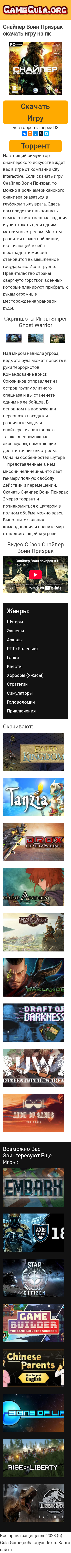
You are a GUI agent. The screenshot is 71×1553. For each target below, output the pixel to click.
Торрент (35, 146)
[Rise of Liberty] (33, 1458)
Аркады (15, 639)
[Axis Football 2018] (33, 1233)
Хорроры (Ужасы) (25, 675)
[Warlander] (33, 977)
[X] (41, 133)
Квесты (14, 666)
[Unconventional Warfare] (33, 1068)
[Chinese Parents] (33, 1368)
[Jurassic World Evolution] (33, 1503)
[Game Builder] (33, 1323)
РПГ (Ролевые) (22, 648)
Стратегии (17, 684)
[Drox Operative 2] (33, 842)
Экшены (15, 630)
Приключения (21, 711)
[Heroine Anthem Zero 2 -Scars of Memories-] (33, 887)
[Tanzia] (33, 797)
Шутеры (15, 621)
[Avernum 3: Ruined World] (33, 932)
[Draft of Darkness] (33, 1022)
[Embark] (33, 1187)
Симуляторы (20, 693)
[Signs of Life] (33, 1413)
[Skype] (46, 133)
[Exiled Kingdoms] (33, 752)
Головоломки (21, 702)
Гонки (13, 657)
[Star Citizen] (33, 1278)
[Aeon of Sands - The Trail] (33, 1113)
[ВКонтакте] (24, 133)
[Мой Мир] (35, 133)
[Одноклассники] (30, 133)
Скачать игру (35, 112)
